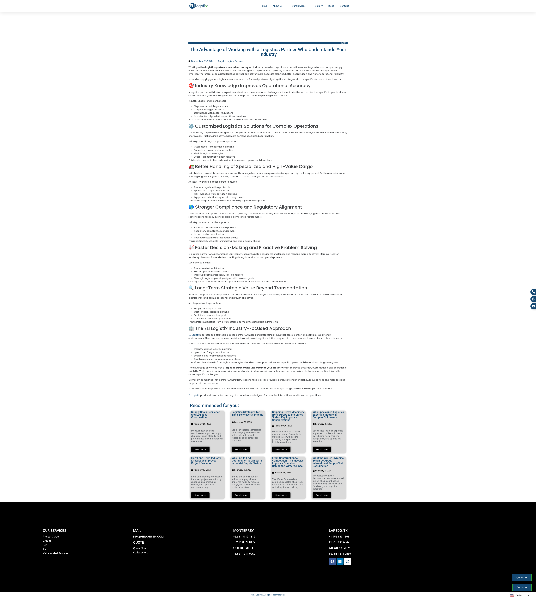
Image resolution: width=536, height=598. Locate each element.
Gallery (319, 6)
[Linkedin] (340, 561)
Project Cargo (51, 536)
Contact (344, 6)
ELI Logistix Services (233, 61)
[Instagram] (347, 561)
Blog (219, 61)
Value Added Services (55, 553)
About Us (278, 6)
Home (263, 6)
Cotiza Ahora (140, 552)
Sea (45, 545)
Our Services (299, 6)
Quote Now (139, 548)
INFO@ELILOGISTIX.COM (148, 536)
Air (44, 549)
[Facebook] (332, 561)
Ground (47, 540)
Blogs (331, 6)
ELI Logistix (194, 335)
